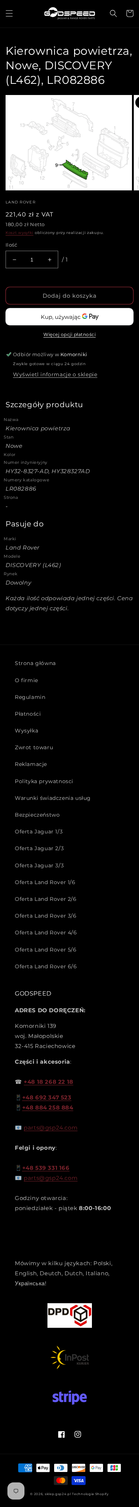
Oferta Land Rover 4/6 (46, 932)
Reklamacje (31, 764)
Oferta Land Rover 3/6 (46, 915)
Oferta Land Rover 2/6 (46, 899)
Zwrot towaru (34, 747)
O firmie (26, 680)
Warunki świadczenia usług (53, 798)
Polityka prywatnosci (44, 781)
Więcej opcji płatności (69, 334)
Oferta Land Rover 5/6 (46, 949)
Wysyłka (26, 730)
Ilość (11, 245)
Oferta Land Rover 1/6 (45, 882)
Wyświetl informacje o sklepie (55, 374)
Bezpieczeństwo (37, 814)
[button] (9, 13)
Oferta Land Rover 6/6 (46, 966)
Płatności (28, 713)
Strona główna (35, 663)
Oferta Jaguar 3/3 (39, 865)
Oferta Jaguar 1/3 (39, 831)
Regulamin (30, 697)
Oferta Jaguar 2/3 (39, 848)
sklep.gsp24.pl (58, 1494)
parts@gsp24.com (50, 1127)
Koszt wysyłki (19, 232)
